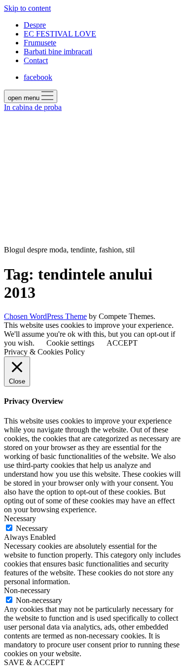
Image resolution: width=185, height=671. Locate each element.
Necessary (32, 528)
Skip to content (27, 8)
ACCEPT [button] (122, 343)
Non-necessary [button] (27, 590)
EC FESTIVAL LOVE (60, 34)
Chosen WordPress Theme (45, 316)
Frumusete (40, 42)
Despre (35, 25)
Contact (36, 60)
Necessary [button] (20, 518)
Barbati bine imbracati (58, 51)
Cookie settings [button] (70, 343)
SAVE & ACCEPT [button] (34, 662)
